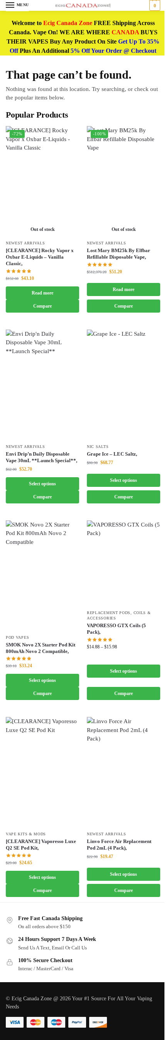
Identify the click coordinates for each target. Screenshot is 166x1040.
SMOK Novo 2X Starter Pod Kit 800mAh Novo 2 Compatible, (40, 648)
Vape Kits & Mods (26, 834)
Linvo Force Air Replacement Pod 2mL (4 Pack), (119, 844)
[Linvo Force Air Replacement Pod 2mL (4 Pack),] (123, 772)
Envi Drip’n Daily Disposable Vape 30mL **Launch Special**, (41, 457)
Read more (42, 293)
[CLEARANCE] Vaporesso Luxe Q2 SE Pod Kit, (41, 844)
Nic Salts (97, 446)
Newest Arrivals (25, 243)
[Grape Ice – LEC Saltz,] (123, 384)
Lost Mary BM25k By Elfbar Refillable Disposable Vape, (118, 253)
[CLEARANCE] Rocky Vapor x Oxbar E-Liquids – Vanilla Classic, (40, 256)
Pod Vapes (17, 637)
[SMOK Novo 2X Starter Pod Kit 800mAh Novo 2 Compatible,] (42, 575)
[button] (153, 5)
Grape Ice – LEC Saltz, (112, 454)
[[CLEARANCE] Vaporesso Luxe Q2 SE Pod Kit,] (42, 772)
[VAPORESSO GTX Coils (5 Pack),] (123, 563)
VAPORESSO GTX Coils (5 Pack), (116, 629)
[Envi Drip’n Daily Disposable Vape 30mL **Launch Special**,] (42, 384)
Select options (42, 483)
